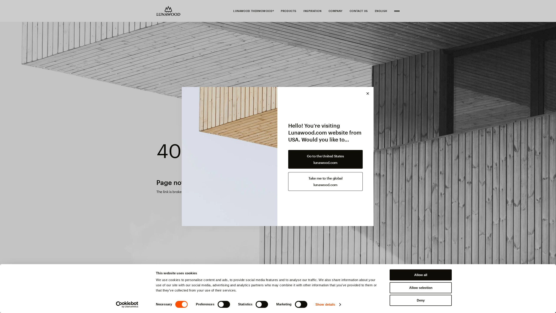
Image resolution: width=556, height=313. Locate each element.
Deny (421, 300)
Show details (325, 304)
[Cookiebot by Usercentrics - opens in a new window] (127, 304)
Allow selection (420, 288)
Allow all (420, 275)
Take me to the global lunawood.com (325, 181)
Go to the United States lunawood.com (325, 159)
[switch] (224, 304)
